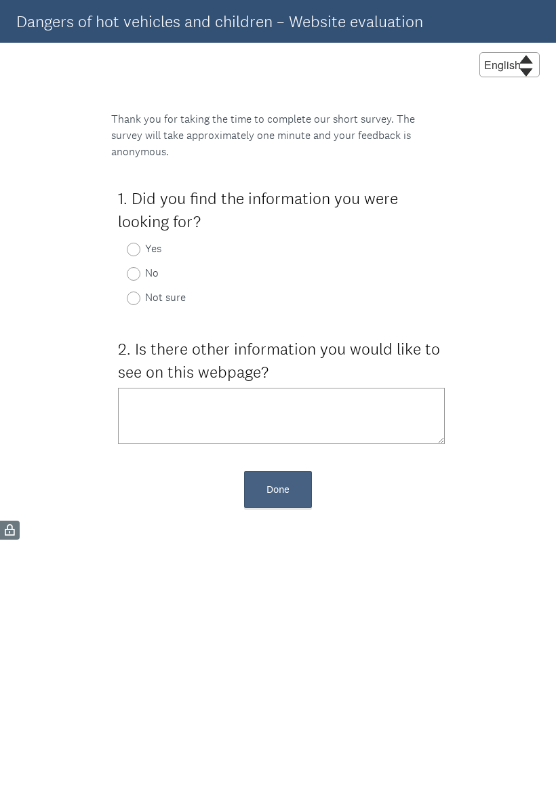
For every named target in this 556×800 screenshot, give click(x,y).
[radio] (125, 249)
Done (278, 489)
